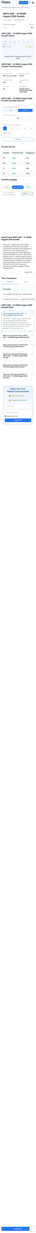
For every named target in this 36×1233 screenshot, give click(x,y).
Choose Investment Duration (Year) (12, 125)
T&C (16, 416)
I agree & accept (12, 416)
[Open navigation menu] (33, 2)
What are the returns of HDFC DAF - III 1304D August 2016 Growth (15, 345)
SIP (11, 110)
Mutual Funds (11, 7)
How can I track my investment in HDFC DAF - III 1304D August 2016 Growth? (15, 376)
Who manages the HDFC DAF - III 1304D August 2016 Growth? (14, 314)
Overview (10, 282)
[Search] (30, 2)
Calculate (18, 139)
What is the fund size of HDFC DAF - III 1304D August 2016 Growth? (16, 366)
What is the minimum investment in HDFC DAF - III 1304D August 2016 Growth (15, 356)
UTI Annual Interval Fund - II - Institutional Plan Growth (19, 299)
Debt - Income (8, 20)
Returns (26, 282)
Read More (28, 272)
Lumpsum (25, 110)
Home (3, 7)
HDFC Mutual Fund (19, 20)
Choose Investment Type (9, 107)
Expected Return (7, 133)
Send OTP (17, 420)
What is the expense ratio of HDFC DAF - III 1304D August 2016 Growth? (16, 336)
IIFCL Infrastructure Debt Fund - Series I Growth (17, 294)
